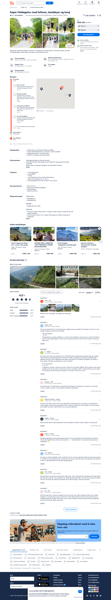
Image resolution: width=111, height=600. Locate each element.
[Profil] (98, 2)
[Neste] (100, 241)
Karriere (80, 580)
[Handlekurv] (85, 2)
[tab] (18, 550)
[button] (16, 15)
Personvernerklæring (80, 543)
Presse (79, 584)
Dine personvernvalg (58, 584)
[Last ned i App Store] (43, 584)
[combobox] (31, 3)
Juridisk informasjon (58, 580)
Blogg (79, 582)
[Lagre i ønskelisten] (29, 228)
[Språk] (92, 2)
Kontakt (55, 577)
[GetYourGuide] (12, 3)
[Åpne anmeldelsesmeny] (99, 301)
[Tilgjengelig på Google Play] (43, 579)
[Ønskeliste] (79, 2)
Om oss (80, 577)
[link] (20, 241)
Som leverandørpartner (93, 577)
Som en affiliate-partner (93, 582)
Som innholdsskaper (93, 580)
